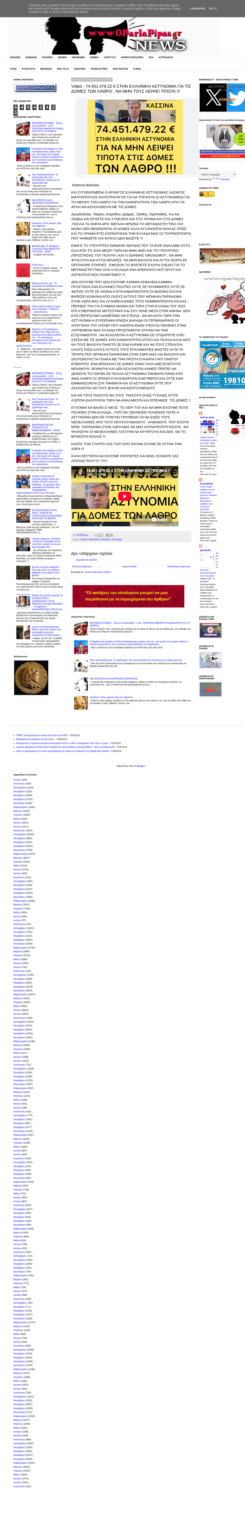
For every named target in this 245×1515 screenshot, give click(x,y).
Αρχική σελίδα (129, 566)
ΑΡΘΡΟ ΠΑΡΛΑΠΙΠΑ (132, 57)
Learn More (197, 8)
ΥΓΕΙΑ (13, 69)
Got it (213, 8)
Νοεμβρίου (19, 795)
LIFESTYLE (110, 57)
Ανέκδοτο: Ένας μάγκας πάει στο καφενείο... (112, 697)
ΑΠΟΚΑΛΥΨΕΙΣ (99, 69)
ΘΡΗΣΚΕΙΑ (46, 69)
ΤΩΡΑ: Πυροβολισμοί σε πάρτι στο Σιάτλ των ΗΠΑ (41, 735)
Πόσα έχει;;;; (38, 264)
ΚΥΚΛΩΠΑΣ (206, 483)
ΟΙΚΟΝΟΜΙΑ (78, 57)
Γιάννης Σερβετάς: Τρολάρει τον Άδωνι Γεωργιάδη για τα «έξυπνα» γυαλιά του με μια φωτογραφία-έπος (46, 542)
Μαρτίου (17, 811)
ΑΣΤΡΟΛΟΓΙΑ (165, 57)
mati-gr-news (207, 417)
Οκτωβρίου (19, 791)
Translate (224, 179)
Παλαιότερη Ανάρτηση (178, 566)
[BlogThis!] (100, 535)
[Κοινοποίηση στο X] (104, 535)
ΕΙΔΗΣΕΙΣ (15, 57)
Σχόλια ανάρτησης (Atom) (98, 572)
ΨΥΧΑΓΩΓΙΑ (28, 69)
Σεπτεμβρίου (19, 787)
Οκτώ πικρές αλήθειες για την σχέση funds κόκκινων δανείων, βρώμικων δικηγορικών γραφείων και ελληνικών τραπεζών (209, 498)
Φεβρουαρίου (20, 807)
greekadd (205, 550)
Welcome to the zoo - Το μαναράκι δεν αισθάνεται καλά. (47, 284)
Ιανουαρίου (19, 803)
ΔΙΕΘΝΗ (62, 57)
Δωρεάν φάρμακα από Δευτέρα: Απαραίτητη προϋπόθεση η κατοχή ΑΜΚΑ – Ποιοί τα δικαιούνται (65, 747)
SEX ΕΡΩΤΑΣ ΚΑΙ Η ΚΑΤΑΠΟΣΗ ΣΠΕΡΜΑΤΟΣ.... (115, 678)
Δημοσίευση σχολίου (86, 559)
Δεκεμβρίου (19, 799)
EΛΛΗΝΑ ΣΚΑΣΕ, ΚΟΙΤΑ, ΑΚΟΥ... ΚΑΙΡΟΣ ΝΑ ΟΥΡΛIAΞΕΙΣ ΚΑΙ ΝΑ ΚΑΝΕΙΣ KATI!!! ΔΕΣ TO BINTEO (47, 514)
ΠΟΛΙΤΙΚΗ (47, 57)
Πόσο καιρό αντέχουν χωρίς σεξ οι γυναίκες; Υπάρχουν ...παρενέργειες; (46, 309)
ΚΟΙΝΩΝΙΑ (31, 57)
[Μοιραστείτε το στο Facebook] (108, 535)
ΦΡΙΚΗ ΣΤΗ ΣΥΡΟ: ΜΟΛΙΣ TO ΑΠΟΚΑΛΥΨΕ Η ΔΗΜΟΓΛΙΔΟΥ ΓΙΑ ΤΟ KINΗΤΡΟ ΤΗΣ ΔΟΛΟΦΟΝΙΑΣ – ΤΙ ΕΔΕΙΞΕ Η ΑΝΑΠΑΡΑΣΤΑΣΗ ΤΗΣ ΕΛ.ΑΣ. (47, 602)
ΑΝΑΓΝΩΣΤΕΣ (120, 69)
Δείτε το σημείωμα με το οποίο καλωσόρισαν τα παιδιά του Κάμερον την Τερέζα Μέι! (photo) (62, 751)
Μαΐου (16, 819)
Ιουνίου (17, 822)
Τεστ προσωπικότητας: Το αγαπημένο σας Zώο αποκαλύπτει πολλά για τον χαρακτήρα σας (136, 660)
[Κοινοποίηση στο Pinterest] (111, 535)
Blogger (141, 766)
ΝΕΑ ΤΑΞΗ (63, 69)
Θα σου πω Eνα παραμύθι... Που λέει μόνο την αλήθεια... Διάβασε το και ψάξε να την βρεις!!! (46, 571)
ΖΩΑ (151, 57)
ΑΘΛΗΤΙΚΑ (80, 69)
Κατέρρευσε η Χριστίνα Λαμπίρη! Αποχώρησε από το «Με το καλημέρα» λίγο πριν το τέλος (62, 743)
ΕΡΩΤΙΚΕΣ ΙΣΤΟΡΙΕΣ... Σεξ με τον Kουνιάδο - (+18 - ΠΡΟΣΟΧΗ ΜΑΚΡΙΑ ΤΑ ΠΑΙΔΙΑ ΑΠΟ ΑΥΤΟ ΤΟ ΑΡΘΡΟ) (47, 127)
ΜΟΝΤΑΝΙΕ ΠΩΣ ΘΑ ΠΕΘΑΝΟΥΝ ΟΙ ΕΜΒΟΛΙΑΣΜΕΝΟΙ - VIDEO (46, 428)
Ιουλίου (17, 779)
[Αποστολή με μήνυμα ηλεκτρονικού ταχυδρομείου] (97, 535)
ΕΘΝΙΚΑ (94, 57)
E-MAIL (137, 69)
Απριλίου (18, 815)
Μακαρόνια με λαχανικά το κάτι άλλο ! (35, 739)
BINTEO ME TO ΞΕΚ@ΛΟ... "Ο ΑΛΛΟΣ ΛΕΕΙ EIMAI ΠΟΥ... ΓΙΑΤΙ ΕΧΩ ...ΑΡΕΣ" (47, 249)
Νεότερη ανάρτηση (81, 566)
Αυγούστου (19, 783)
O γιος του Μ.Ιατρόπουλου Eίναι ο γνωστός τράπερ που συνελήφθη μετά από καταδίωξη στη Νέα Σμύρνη (46, 630)
